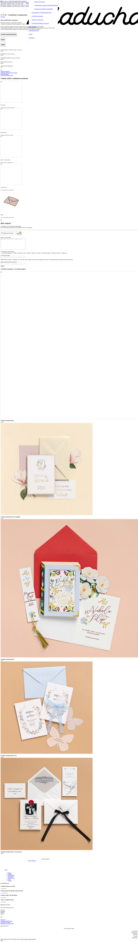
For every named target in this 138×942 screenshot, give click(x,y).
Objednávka (10, 876)
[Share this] (1, 70)
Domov (9, 872)
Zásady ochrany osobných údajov (28, 939)
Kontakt (9, 880)
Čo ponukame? (11, 875)
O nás (9, 879)
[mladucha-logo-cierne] (32, 860)
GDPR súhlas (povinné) (37, 259)
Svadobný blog (11, 878)
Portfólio (10, 874)
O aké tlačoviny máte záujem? (7, 251)
